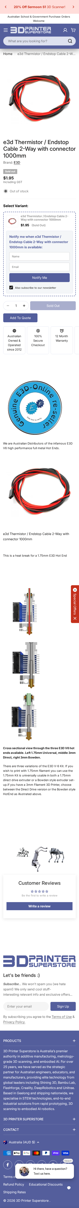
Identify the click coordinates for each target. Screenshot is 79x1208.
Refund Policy (13, 1184)
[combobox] (39, 41)
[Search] (70, 41)
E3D (17, 162)
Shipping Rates (14, 1192)
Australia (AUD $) (22, 1142)
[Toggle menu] (5, 30)
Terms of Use (62, 1017)
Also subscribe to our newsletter (35, 287)
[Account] (65, 30)
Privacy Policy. (14, 1022)
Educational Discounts (46, 1184)
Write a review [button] (39, 906)
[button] (5, 6)
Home (7, 54)
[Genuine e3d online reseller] (39, 406)
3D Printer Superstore (32, 1201)
